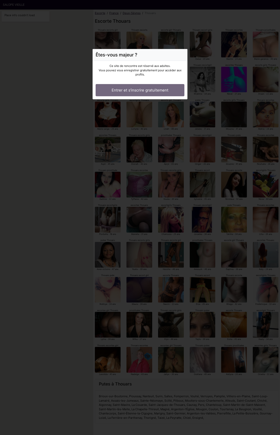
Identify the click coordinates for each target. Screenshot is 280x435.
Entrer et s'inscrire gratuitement (140, 90)
